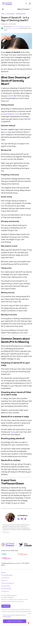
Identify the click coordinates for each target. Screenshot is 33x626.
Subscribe (5, 606)
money (3, 203)
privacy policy (7, 616)
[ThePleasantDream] (8, 3)
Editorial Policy (6, 589)
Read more (5, 532)
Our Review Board (7, 575)
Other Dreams (10, 14)
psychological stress (11, 114)
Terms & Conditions (7, 583)
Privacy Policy (5, 586)
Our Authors (5, 578)
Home (2, 14)
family (12, 432)
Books (3, 572)
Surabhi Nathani (23, 515)
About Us (4, 580)
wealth (10, 96)
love (5, 132)
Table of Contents (23, 9)
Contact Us (5, 591)
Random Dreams (21, 14)
